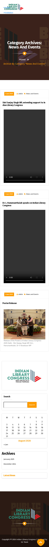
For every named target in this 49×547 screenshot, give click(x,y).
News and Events (32, 94)
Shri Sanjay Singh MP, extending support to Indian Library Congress (23, 103)
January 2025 (9, 459)
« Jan (6, 444)
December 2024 (10, 464)
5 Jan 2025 (9, 94)
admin (20, 94)
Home (7, 8)
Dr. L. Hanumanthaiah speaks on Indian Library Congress (23, 204)
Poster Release (9, 303)
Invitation (9, 13)
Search (7, 396)
